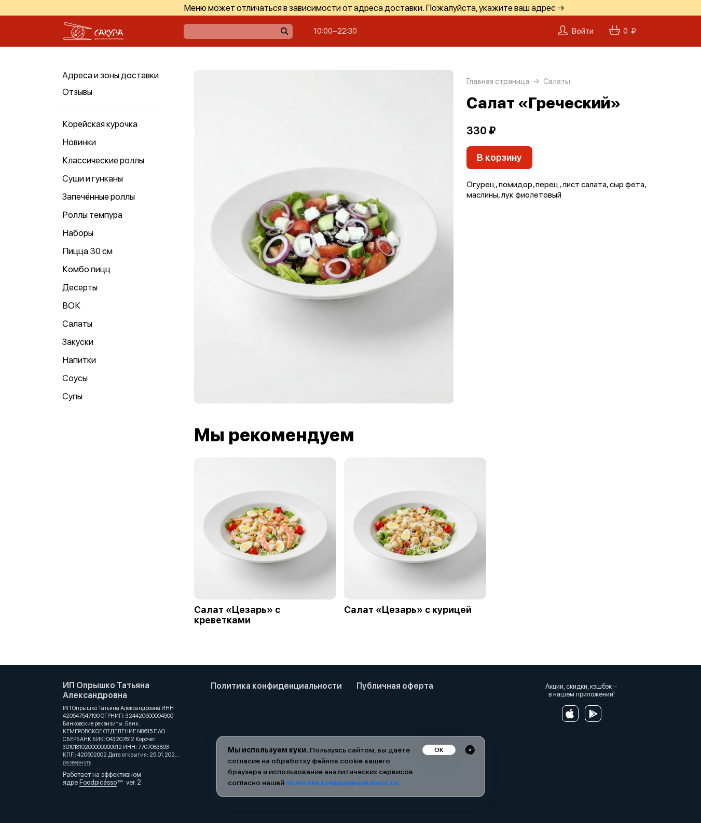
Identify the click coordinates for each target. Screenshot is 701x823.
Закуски (77, 342)
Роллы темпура (92, 215)
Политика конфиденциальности (276, 686)
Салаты (77, 323)
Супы (72, 396)
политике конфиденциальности (342, 782)
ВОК (71, 305)
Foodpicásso (98, 782)
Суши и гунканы (92, 178)
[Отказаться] (470, 750)
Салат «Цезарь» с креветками (237, 615)
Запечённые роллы (98, 196)
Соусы (75, 378)
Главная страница (497, 81)
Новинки (79, 142)
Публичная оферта (394, 686)
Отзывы (77, 92)
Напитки (79, 360)
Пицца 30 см (87, 251)
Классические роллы (103, 160)
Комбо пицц (86, 269)
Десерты (80, 287)
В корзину (499, 157)
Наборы (77, 233)
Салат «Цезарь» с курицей (408, 610)
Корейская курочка (100, 124)
